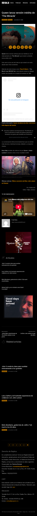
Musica (10, 19)
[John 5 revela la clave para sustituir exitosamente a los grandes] (32, 264)
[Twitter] (14, 47)
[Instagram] (13, 445)
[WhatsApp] (22, 47)
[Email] (26, 47)
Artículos (4, 19)
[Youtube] (27, 445)
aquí (14, 487)
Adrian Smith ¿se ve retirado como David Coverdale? (12, 288)
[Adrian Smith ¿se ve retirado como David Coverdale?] (32, 288)
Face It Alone (24, 69)
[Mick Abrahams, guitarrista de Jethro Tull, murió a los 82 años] (32, 280)
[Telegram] (18, 47)
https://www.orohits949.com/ (18, 222)
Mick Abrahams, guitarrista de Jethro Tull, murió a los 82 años (14, 280)
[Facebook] (10, 47)
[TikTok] (16, 445)
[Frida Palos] (6, 223)
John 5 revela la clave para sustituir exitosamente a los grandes (11, 264)
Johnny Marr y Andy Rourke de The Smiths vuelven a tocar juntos (9, 335)
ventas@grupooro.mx (12, 501)
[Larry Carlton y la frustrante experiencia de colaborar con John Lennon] (32, 273)
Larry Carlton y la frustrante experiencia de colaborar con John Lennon (13, 272)
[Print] (30, 47)
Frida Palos (14, 220)
